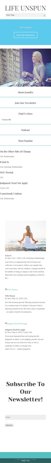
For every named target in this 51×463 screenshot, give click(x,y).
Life (1, 156)
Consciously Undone (11, 193)
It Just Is (4, 161)
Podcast (25, 130)
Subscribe (9, 425)
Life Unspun (25, 27)
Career (2, 188)
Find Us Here (26, 113)
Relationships (9, 156)
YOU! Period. (7, 172)
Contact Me (6, 119)
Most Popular (25, 140)
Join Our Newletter (25, 35)
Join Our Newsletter (25, 102)
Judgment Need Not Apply (14, 183)
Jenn (9, 258)
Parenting (7, 167)
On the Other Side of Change (15, 151)
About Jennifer (25, 92)
